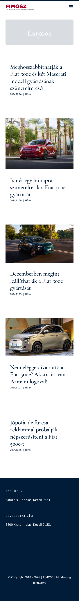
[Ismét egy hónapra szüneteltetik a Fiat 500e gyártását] (39, 143)
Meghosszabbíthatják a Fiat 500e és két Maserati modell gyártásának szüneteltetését (38, 77)
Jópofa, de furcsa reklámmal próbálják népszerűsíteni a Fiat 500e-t (34, 433)
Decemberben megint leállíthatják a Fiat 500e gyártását (36, 280)
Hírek (28, 94)
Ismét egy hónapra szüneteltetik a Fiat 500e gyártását (38, 187)
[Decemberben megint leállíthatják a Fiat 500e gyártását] (39, 244)
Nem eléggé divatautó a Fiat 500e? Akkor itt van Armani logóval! (38, 374)
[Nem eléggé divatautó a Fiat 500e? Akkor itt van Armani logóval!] (39, 337)
